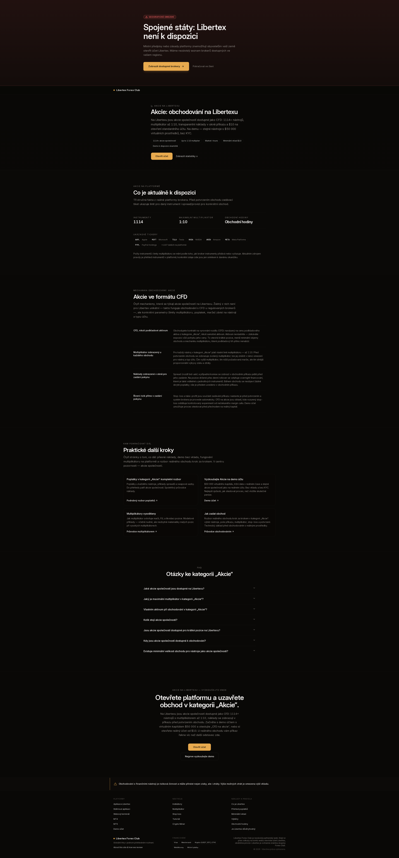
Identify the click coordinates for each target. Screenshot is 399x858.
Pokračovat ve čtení (203, 66)
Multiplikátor (178, 809)
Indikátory (177, 804)
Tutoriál (176, 819)
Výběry (234, 819)
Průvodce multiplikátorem (140, 531)
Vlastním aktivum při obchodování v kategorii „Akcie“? (175, 609)
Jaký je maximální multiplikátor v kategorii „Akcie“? (174, 599)
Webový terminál (121, 814)
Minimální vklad (238, 814)
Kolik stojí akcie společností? (160, 619)
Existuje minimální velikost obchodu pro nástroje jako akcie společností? (186, 651)
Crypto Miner (179, 824)
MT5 (115, 824)
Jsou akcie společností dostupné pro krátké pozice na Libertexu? (182, 630)
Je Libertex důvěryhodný (243, 829)
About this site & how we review (128, 847)
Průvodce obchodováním (217, 531)
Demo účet (210, 500)
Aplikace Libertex (121, 804)
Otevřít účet (161, 156)
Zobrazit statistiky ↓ (187, 156)
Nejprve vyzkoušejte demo (199, 756)
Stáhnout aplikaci (121, 809)
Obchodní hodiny (239, 824)
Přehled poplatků (239, 809)
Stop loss (177, 814)
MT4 (115, 819)
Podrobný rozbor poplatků (141, 500)
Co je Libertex (238, 804)
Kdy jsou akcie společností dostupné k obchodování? (175, 640)
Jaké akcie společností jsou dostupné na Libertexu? (174, 588)
